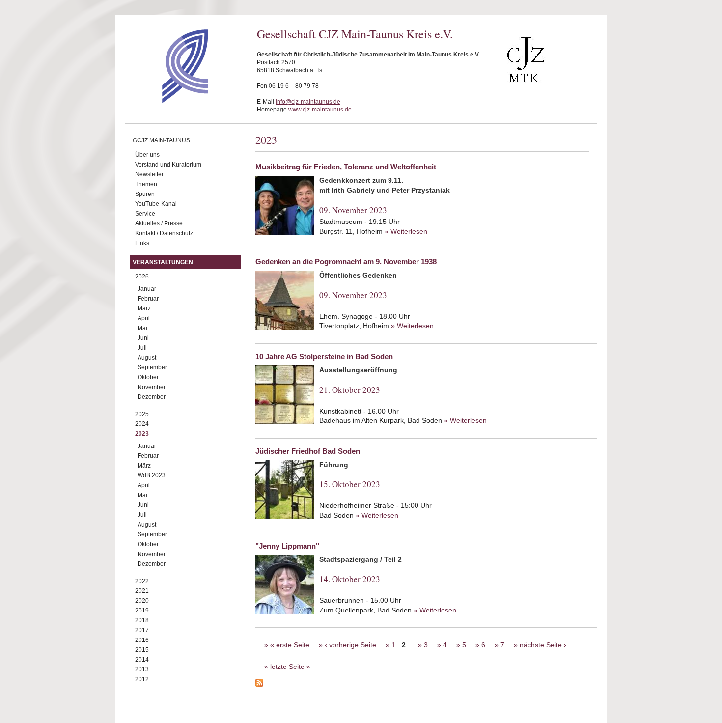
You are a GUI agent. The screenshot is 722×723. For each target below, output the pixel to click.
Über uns (147, 154)
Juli (142, 347)
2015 (142, 649)
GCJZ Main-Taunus (161, 140)
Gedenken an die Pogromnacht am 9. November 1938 (346, 261)
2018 (142, 620)
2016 (142, 640)
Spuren (145, 194)
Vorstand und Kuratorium (168, 164)
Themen (146, 184)
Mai (142, 328)
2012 (142, 679)
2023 (142, 433)
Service (145, 213)
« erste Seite (289, 645)
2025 (142, 414)
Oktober (148, 377)
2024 (142, 423)
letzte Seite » (290, 666)
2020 (142, 600)
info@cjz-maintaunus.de (308, 101)
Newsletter (149, 174)
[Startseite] (167, 101)
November (152, 387)
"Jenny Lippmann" (287, 546)
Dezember (152, 396)
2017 (142, 630)
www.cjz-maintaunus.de (320, 109)
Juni (143, 337)
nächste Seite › (543, 645)
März (144, 308)
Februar (148, 298)
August (147, 357)
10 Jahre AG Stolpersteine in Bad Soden (324, 356)
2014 (142, 659)
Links (142, 243)
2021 (142, 590)
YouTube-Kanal (156, 203)
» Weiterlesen (406, 231)
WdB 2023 (152, 475)
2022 (142, 581)
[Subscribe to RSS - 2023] (426, 684)
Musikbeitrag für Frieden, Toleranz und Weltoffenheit (345, 167)
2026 (142, 276)
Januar (147, 288)
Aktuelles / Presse (159, 223)
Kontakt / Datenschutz (164, 233)
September (152, 367)
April (144, 318)
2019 (142, 610)
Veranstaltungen (163, 262)
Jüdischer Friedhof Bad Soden (307, 451)
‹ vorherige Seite (350, 645)
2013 (142, 669)
